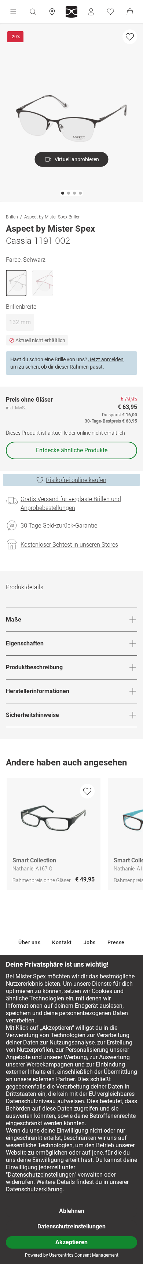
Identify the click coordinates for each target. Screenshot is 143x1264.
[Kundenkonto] (91, 11)
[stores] (52, 11)
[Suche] (32, 11)
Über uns (29, 942)
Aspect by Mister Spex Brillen (52, 217)
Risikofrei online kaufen (76, 480)
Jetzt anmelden (106, 359)
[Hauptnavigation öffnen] (13, 11)
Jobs (90, 942)
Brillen (12, 217)
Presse (116, 942)
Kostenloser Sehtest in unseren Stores (69, 544)
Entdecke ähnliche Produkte (71, 450)
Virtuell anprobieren (77, 159)
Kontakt (62, 942)
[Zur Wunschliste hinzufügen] (129, 36)
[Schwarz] (16, 283)
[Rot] (42, 283)
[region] (71, 835)
